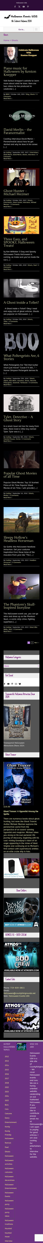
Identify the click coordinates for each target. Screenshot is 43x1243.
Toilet (5, 321)
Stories (18, 439)
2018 (7, 1083)
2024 (7, 1096)
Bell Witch (12, 381)
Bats (7, 1105)
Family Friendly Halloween (9, 1135)
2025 (7, 1101)
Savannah (16, 383)
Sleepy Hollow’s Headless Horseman (18, 539)
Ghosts (32, 94)
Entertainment (11, 1122)
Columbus (20, 381)
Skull (10, 629)
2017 (7, 1079)
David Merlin (8, 154)
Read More (7, 98)
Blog (27, 94)
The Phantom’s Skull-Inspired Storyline (19, 606)
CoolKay (8, 152)
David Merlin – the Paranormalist (18, 131)
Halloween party (9, 1202)
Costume (8, 1114)
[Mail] (16, 684)
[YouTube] (8, 684)
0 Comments (15, 204)
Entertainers (34, 152)
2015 (7, 1070)
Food (35, 265)
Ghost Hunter (17, 202)
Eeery (7, 1118)
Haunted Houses (9, 439)
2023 (7, 1092)
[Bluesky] (20, 684)
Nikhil (7, 94)
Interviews (31, 154)
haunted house (8, 1235)
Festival (8, 1143)
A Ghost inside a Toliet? (21, 303)
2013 (7, 1061)
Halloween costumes (9, 1170)
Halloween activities (9, 1162)
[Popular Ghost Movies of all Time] (21, 459)
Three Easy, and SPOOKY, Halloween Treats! (19, 242)
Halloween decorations (9, 1178)
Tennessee (23, 383)
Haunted (8, 1229)
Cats (6, 1109)
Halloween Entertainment (11, 1186)
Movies (6, 495)
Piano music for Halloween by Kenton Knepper (20, 71)
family (7, 1127)
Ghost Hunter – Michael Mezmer (16, 192)
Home (6, 40)
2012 (7, 1057)
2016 (7, 1074)
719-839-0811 (17, 988)
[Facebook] (4, 684)
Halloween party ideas (9, 1212)
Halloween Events (9, 1194)
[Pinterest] (12, 684)
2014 (7, 1065)
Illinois (27, 381)
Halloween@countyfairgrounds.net (19, 993)
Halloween (9, 1156)
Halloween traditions (9, 1222)
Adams (6, 381)
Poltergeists (8, 383)
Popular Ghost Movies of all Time (20, 475)
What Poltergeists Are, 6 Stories (21, 357)
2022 (7, 1087)
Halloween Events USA (19, 996)
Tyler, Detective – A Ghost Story (18, 418)
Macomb (33, 381)
